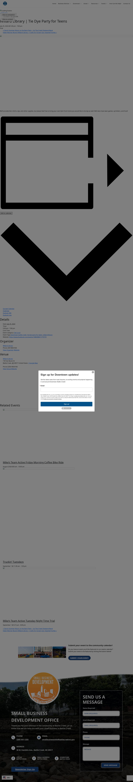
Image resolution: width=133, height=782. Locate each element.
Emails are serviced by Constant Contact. (52, 399)
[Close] (93, 372)
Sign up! (66, 404)
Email (42, 385)
